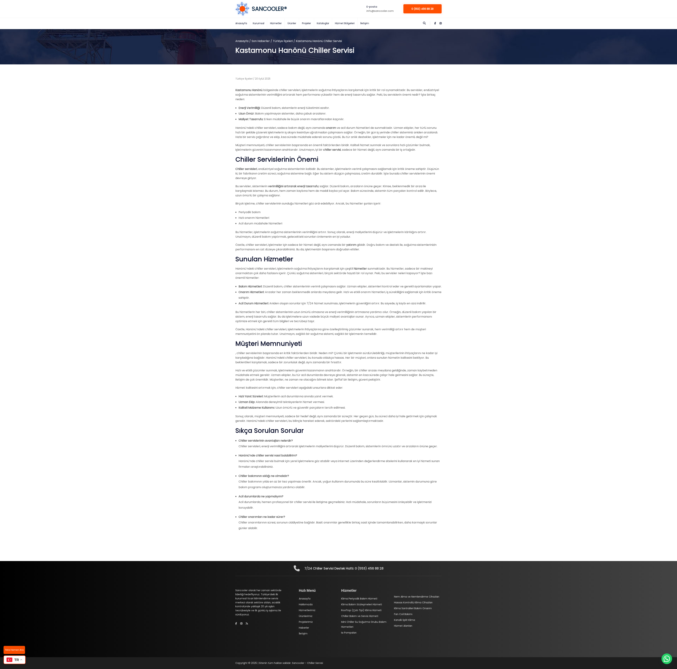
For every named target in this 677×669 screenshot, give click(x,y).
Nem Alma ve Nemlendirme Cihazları (416, 596)
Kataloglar (323, 23)
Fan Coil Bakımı (403, 614)
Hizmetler (276, 23)
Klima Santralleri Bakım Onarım (413, 608)
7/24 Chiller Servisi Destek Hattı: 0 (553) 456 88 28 (343, 568)
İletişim (364, 23)
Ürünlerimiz (305, 616)
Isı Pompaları (348, 632)
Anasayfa (241, 23)
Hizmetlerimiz (307, 610)
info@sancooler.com (380, 11)
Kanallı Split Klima (404, 620)
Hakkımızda (306, 604)
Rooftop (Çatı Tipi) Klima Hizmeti (361, 610)
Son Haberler (261, 41)
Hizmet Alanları (403, 626)
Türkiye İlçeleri (283, 41)
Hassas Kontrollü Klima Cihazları (413, 602)
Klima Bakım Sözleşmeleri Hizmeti (361, 604)
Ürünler (292, 23)
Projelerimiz (306, 622)
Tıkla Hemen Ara (14, 650)
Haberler (304, 627)
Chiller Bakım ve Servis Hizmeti (359, 616)
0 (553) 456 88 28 (422, 9)
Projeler (306, 23)
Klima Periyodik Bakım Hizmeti (359, 598)
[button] (666, 658)
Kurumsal (258, 23)
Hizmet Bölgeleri (345, 23)
